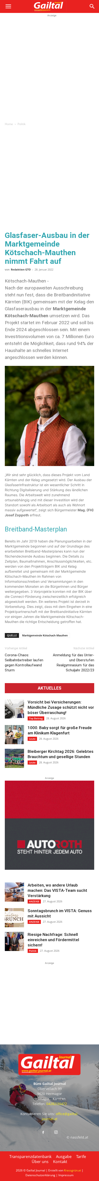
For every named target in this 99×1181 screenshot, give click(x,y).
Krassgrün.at (72, 1170)
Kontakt (60, 1161)
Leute (32, 738)
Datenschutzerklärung (40, 1175)
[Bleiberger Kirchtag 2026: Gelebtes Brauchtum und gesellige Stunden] (14, 758)
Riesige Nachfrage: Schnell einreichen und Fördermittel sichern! (53, 939)
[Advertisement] (49, 67)
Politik (21, 124)
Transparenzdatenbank (30, 1156)
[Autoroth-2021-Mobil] (49, 868)
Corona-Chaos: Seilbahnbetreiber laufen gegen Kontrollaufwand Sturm (24, 662)
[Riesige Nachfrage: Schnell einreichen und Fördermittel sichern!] (14, 941)
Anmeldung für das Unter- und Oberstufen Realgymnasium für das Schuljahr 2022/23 (73, 662)
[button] (8, 6)
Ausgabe (64, 1156)
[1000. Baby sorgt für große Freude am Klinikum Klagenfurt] (14, 734)
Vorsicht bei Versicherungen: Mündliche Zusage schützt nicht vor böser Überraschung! (61, 707)
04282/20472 (56, 1103)
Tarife (81, 1156)
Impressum (66, 1175)
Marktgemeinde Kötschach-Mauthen (45, 635)
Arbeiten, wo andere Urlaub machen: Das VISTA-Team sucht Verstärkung (57, 890)
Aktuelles (49, 688)
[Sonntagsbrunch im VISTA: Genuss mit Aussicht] (14, 917)
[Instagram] (56, 1132)
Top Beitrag (36, 718)
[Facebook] (43, 1132)
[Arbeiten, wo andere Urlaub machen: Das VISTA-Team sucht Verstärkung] (14, 892)
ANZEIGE (34, 901)
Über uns (40, 1161)
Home (9, 124)
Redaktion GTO (21, 269)
